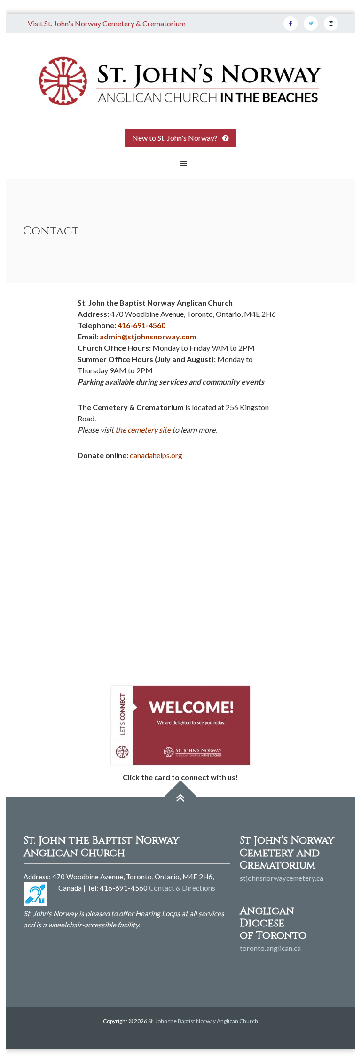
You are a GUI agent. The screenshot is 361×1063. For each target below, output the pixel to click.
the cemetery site (143, 429)
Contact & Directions (182, 888)
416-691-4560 (141, 325)
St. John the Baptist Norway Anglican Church (203, 1020)
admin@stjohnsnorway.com (148, 336)
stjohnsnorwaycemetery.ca (281, 878)
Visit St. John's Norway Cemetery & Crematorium (107, 23)
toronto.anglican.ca (270, 948)
